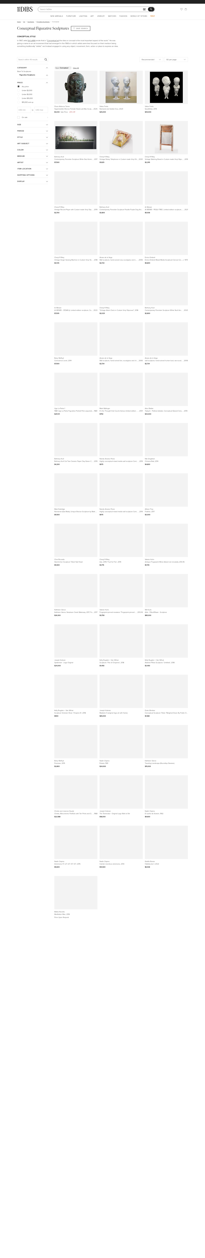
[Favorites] (181, 9)
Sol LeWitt (31, 40)
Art (92, 16)
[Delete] (70, 68)
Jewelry (101, 16)
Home (19, 22)
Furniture (71, 16)
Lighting (83, 16)
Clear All (76, 68)
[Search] (46, 59)
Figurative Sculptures (43, 22)
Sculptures (31, 22)
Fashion (123, 16)
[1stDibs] (25, 9)
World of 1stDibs (138, 16)
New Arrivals (56, 16)
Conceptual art (53, 40)
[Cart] (186, 9)
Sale (152, 16)
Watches (112, 16)
